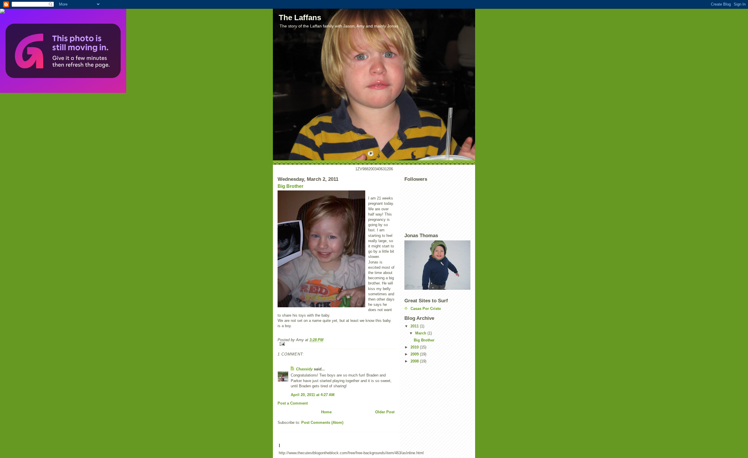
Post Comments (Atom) (322, 422)
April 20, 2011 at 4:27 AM (313, 395)
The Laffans (300, 17)
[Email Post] (336, 344)
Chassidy (304, 369)
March (421, 333)
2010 (415, 347)
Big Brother (290, 186)
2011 (415, 326)
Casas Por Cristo (426, 308)
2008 (415, 361)
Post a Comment (293, 403)
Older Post (384, 412)
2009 (415, 354)
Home (326, 412)
